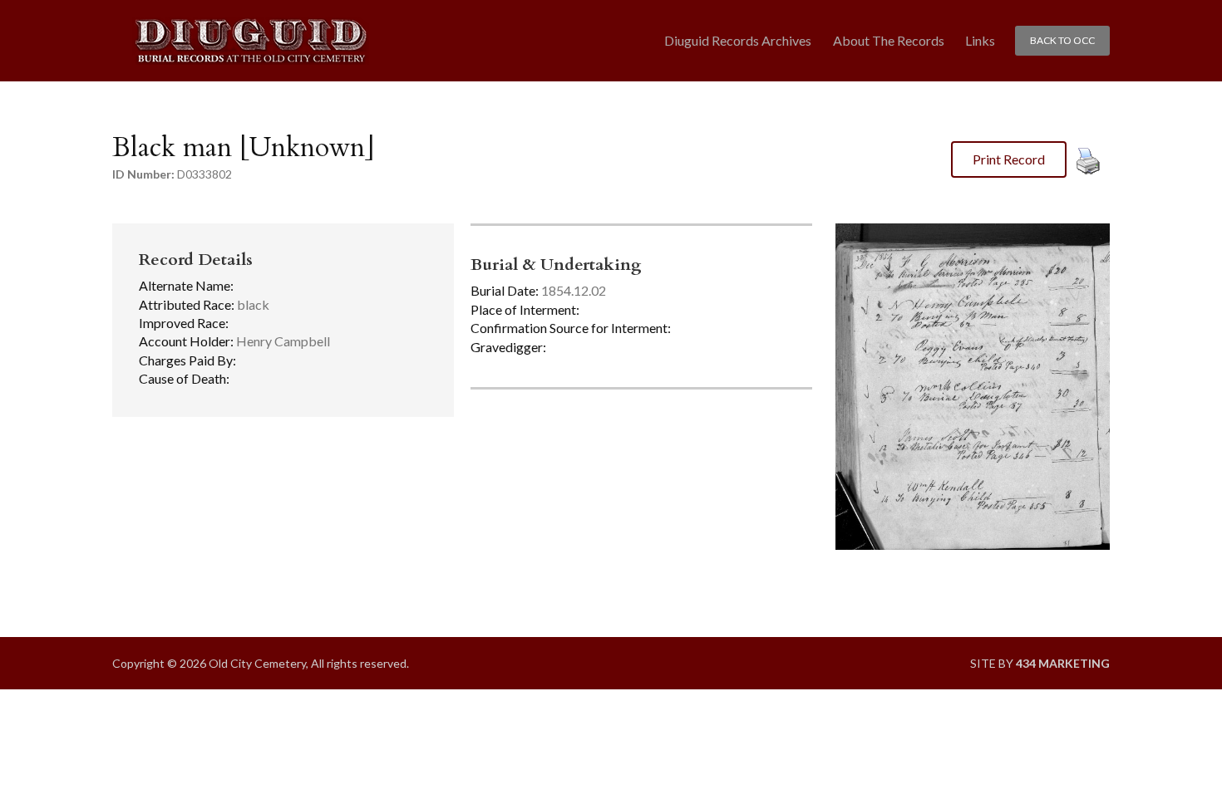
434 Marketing (1063, 663)
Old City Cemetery (250, 41)
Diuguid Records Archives (737, 40)
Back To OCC (1062, 40)
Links (980, 40)
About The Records (888, 40)
